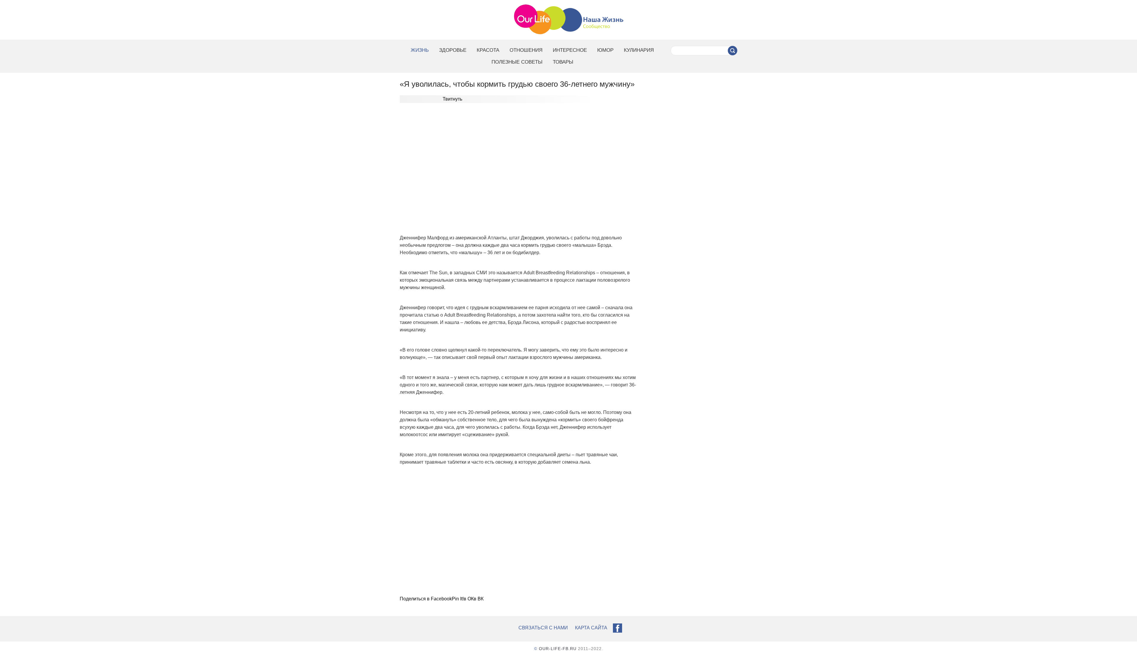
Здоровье (452, 50)
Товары (563, 62)
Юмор (605, 50)
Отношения (526, 50)
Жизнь (420, 50)
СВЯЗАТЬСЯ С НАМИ (543, 627)
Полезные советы (517, 62)
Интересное (570, 50)
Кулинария (639, 50)
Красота (488, 50)
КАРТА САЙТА (591, 627)
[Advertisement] (520, 168)
